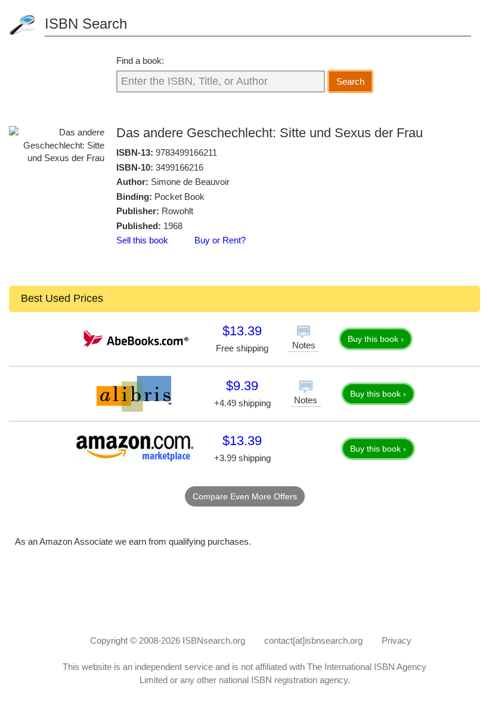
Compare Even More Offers (245, 496)
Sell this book (142, 240)
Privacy (396, 640)
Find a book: (140, 60)
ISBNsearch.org (213, 640)
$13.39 (242, 330)
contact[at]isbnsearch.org (313, 640)
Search (350, 81)
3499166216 (179, 167)
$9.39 (242, 385)
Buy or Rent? (220, 240)
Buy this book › (376, 339)
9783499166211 (186, 152)
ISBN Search (86, 24)
